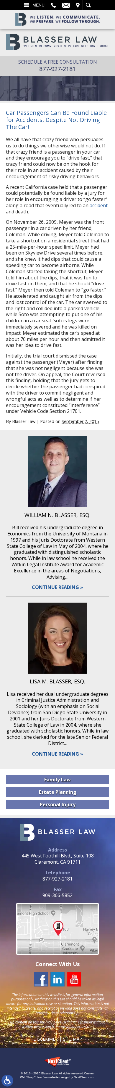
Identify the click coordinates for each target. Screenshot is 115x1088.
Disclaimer (45, 1039)
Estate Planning (57, 792)
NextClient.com (84, 1077)
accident (99, 205)
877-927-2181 (57, 69)
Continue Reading (55, 587)
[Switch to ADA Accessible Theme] (7, 1081)
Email (66, 5)
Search (88, 5)
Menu (38, 5)
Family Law (57, 779)
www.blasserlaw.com (76, 1026)
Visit (78, 5)
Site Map (72, 1039)
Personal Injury (57, 804)
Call (53, 5)
